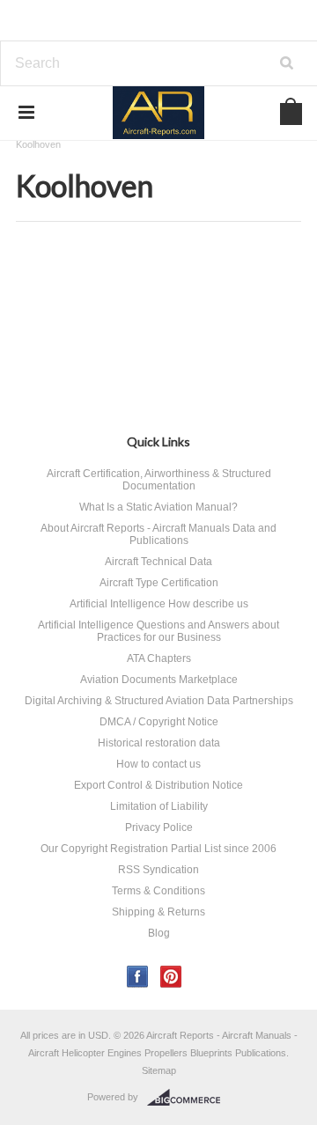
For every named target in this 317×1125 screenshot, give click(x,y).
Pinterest (171, 977)
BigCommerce (189, 1097)
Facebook (138, 977)
